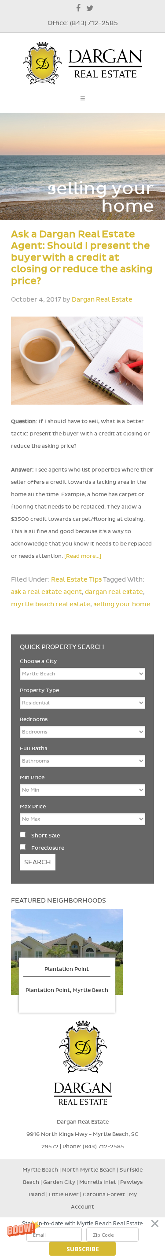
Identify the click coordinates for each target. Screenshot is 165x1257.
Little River (64, 1194)
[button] (82, 1223)
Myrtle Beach (40, 1170)
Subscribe (82, 1249)
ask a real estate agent (46, 592)
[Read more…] (82, 556)
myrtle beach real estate (50, 604)
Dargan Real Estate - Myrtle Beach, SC (82, 63)
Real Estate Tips (76, 579)
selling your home (121, 604)
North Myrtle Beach (89, 1170)
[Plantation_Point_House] (67, 952)
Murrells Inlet (97, 1182)
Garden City (59, 1182)
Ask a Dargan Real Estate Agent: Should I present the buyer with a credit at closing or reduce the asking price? (82, 258)
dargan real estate (114, 592)
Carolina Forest (104, 1194)
